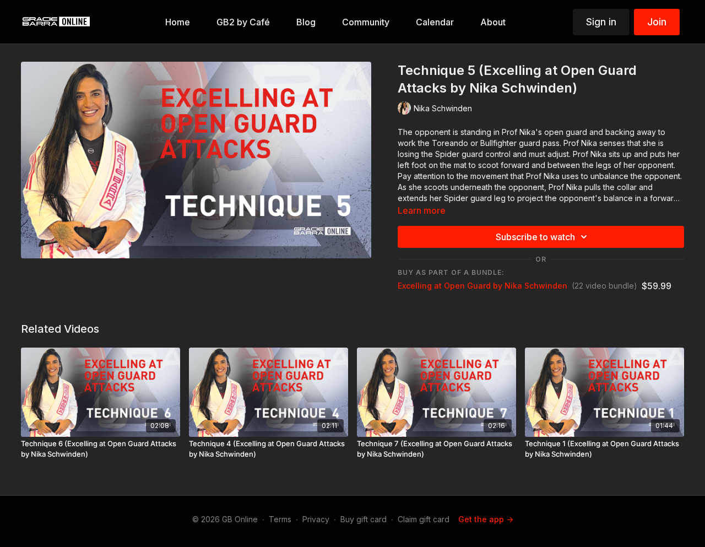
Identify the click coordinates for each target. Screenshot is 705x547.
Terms (280, 519)
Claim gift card (423, 519)
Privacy (315, 519)
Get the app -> (485, 519)
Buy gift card (363, 519)
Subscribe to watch (535, 236)
